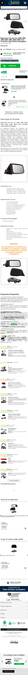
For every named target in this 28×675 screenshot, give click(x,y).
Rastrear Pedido (8, 602)
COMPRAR (19, 663)
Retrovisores (10, 10)
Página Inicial (3, 10)
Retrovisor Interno (18, 10)
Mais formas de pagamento (7, 58)
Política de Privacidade (10, 668)
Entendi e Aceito (8, 671)
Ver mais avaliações (14, 480)
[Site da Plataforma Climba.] (14, 642)
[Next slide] (25, 21)
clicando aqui (7, 342)
